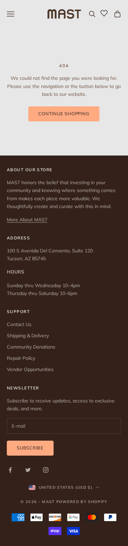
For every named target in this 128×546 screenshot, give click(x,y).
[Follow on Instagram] (45, 470)
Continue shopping (63, 113)
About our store (30, 169)
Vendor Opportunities (30, 369)
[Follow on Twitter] (28, 470)
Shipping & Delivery (28, 336)
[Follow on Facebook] (10, 470)
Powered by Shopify (82, 501)
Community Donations (31, 347)
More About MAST (27, 220)
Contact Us (19, 324)
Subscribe (30, 448)
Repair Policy (21, 358)
